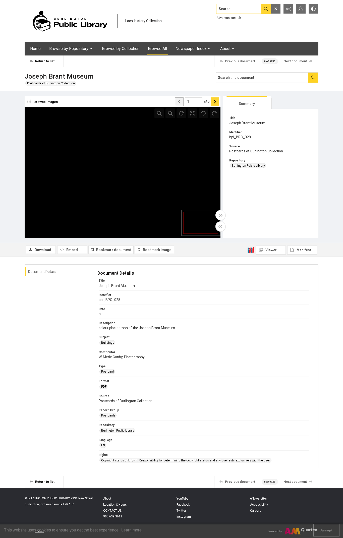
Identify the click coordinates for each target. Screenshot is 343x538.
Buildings (107, 342)
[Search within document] (313, 78)
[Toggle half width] (220, 226)
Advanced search (228, 18)
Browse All (157, 48)
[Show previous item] (179, 101)
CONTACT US (112, 510)
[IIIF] (251, 250)
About (107, 498)
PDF (103, 386)
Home (35, 48)
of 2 (206, 102)
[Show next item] (215, 101)
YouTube (182, 498)
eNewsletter (258, 498)
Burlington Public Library (248, 165)
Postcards (108, 415)
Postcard (107, 371)
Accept (326, 530)
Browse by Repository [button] (68, 48)
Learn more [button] (131, 530)
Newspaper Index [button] (191, 48)
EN (103, 445)
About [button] (225, 48)
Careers (255, 510)
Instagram (184, 516)
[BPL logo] (70, 21)
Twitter (181, 510)
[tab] (247, 102)
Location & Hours (115, 504)
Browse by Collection (120, 48)
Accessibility (259, 504)
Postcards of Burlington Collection (51, 83)
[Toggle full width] (220, 215)
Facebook (183, 504)
